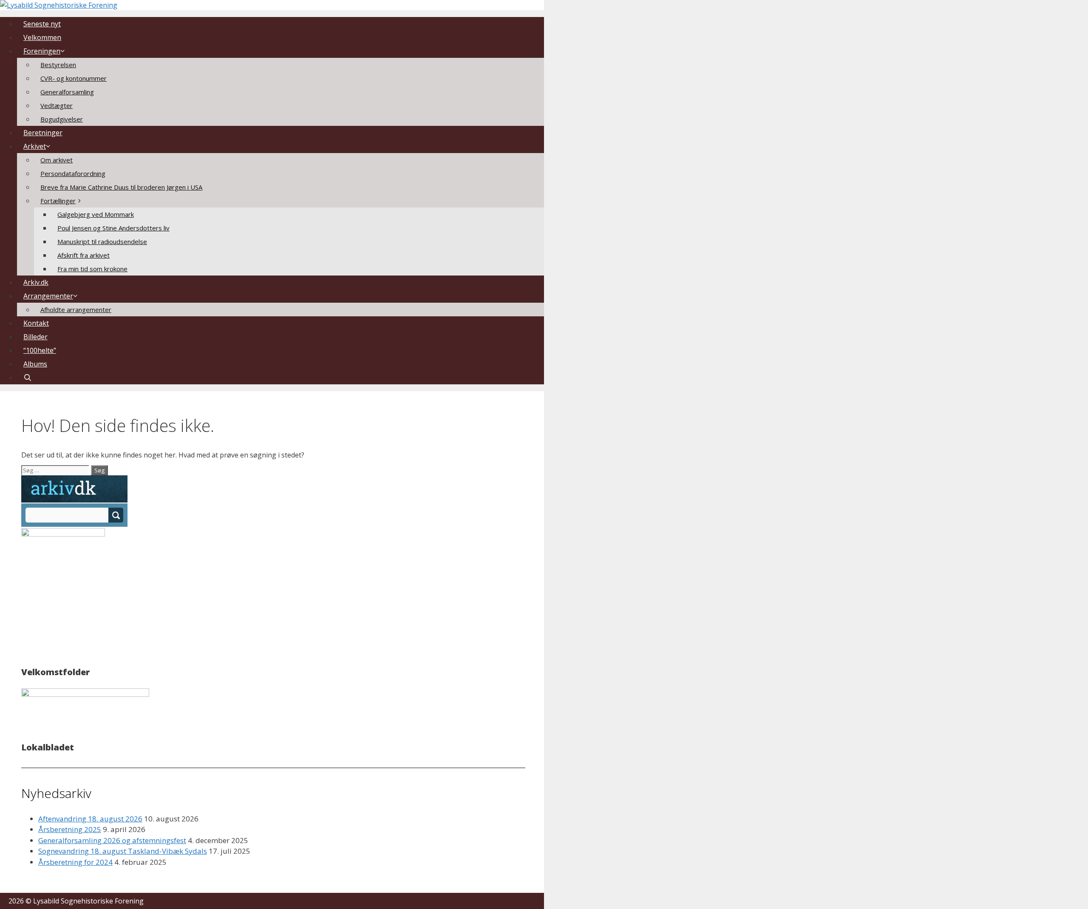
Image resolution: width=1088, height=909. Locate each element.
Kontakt (36, 323)
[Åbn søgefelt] (28, 377)
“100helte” (39, 350)
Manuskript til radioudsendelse (102, 241)
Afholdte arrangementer (75, 309)
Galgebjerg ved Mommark (95, 214)
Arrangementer (48, 296)
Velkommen (42, 37)
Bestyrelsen (58, 64)
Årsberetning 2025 (69, 829)
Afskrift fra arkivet (83, 255)
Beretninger (42, 132)
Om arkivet (56, 160)
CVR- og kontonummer (73, 78)
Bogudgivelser (61, 119)
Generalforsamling (67, 92)
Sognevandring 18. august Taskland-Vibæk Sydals (122, 851)
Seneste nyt (42, 23)
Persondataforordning (72, 173)
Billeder (35, 336)
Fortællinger (58, 200)
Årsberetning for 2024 (75, 862)
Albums (35, 364)
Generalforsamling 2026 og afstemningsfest (112, 840)
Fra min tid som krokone (92, 268)
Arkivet (34, 146)
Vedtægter (56, 105)
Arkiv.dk (35, 282)
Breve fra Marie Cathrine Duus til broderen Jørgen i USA (121, 187)
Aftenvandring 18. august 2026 (90, 819)
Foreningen (41, 51)
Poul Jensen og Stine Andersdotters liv (113, 228)
